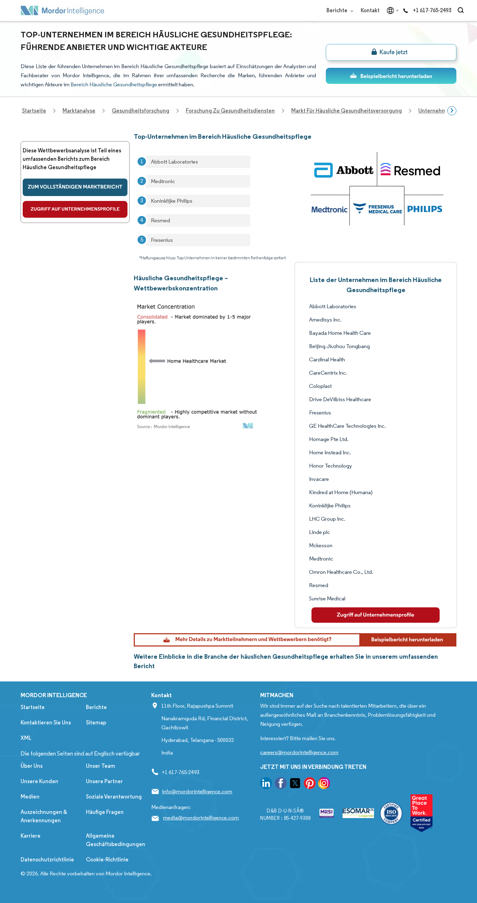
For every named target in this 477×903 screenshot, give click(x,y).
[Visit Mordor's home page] (62, 10)
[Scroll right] (451, 110)
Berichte (337, 10)
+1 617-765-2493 (432, 10)
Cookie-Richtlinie (107, 859)
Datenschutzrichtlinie (47, 859)
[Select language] (391, 10)
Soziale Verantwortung (114, 796)
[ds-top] (391, 76)
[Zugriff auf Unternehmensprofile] (75, 209)
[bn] (391, 52)
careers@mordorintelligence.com (299, 752)
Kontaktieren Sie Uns (46, 722)
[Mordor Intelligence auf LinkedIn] (266, 784)
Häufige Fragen (105, 812)
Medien (30, 796)
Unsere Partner (104, 781)
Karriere (31, 835)
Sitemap (96, 722)
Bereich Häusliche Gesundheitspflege (114, 84)
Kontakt (370, 10)
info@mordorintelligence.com (197, 791)
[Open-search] (462, 10)
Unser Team (100, 766)
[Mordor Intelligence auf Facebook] (281, 784)
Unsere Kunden (39, 781)
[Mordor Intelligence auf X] (295, 784)
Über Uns (32, 766)
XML (26, 738)
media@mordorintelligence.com (201, 817)
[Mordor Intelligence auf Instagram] (324, 784)
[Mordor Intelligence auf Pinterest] (310, 784)
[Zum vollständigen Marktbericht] (75, 187)
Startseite (33, 707)
